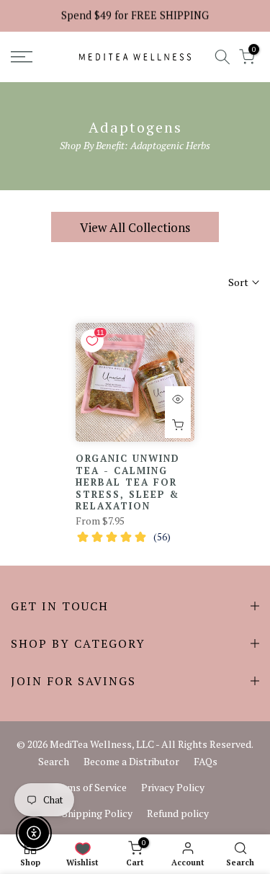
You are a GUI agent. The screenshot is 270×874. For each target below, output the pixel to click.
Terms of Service (89, 787)
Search (53, 761)
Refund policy (178, 813)
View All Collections (135, 227)
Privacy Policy (172, 787)
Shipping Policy (97, 813)
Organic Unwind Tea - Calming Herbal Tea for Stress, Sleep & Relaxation (128, 482)
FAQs (205, 761)
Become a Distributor (131, 761)
